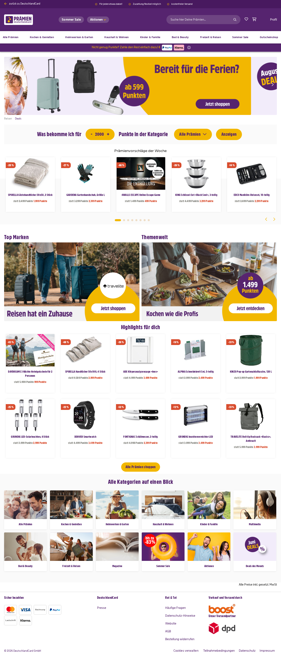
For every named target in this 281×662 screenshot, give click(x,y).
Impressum (267, 650)
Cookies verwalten (186, 650)
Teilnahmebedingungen (219, 650)
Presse (101, 607)
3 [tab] (128, 220)
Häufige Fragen (175, 607)
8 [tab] (149, 220)
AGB (168, 631)
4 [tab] (132, 220)
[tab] (129, 598)
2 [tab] (124, 220)
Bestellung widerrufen (179, 639)
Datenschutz (247, 650)
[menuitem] (42, 37)
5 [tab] (136, 220)
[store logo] (25, 19)
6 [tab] (140, 220)
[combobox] (203, 19)
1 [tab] (118, 220)
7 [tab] (145, 220)
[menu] (140, 37)
